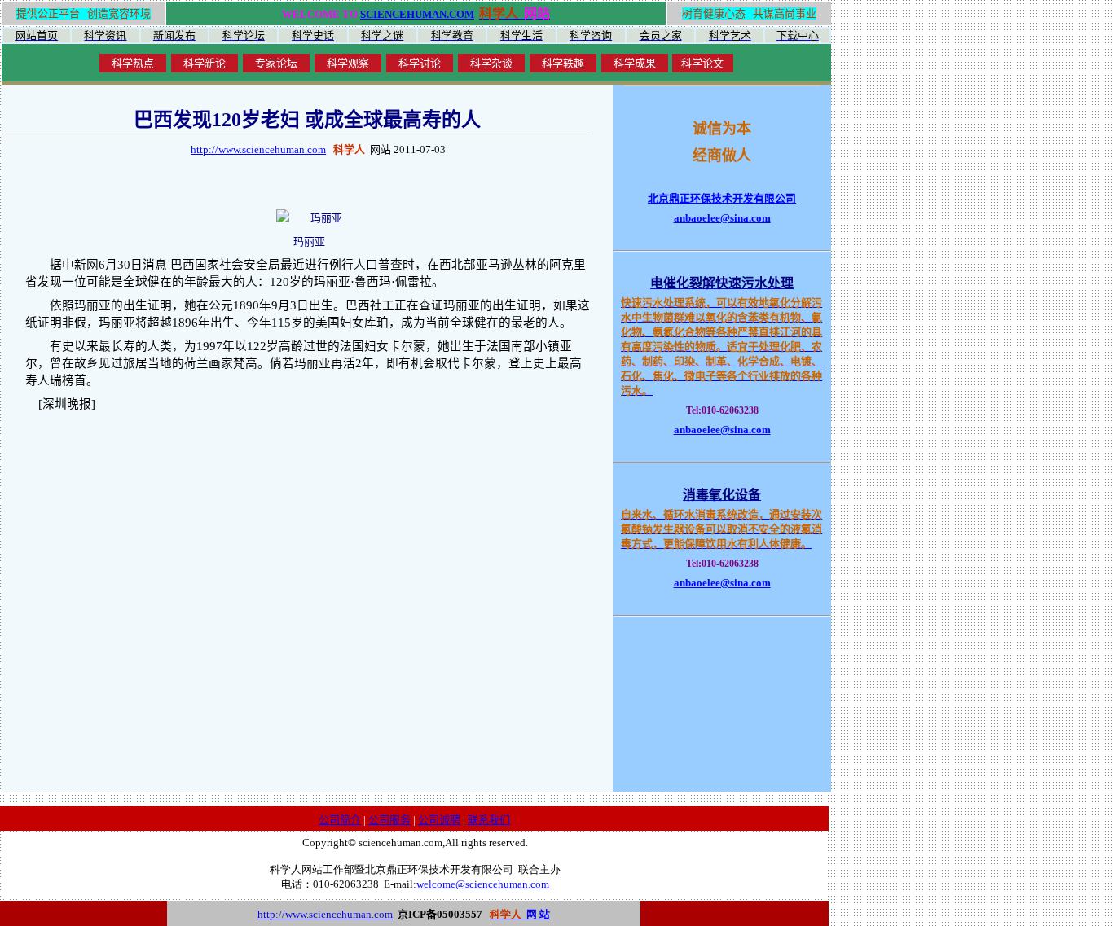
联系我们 (489, 820)
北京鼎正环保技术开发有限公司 (722, 198)
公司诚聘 (439, 820)
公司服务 (389, 820)
